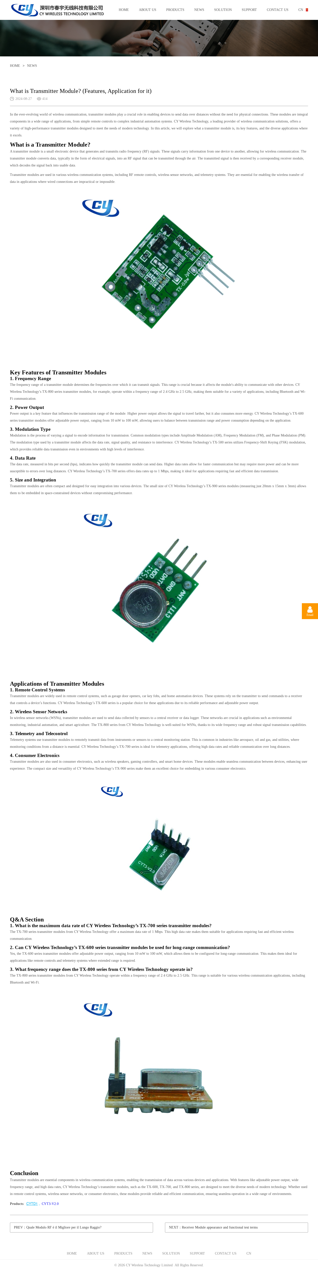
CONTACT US (277, 10)
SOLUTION (223, 10)
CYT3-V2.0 (50, 1204)
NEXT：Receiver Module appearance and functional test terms (213, 1227)
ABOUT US (147, 10)
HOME (124, 10)
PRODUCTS (175, 10)
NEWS (199, 10)
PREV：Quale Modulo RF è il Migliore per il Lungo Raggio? (57, 1227)
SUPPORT (249, 10)
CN (300, 10)
